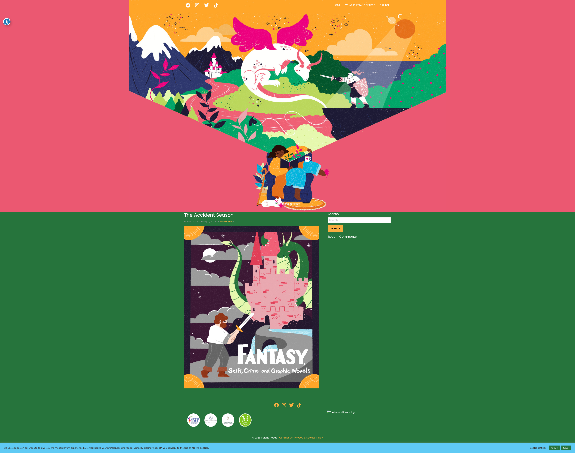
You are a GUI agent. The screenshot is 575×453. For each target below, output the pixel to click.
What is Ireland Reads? (360, 5)
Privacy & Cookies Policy (308, 437)
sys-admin (226, 221)
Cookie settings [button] (538, 448)
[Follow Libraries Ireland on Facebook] (276, 406)
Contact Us (286, 437)
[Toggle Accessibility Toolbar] (6, 21)
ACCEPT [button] (554, 447)
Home (337, 5)
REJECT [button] (566, 447)
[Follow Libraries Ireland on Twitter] (291, 406)
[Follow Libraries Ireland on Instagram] (284, 406)
